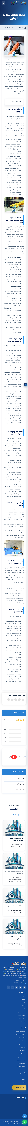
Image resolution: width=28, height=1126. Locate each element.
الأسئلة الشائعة (21, 1015)
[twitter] (20, 987)
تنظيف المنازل (22, 1044)
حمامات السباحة (21, 1050)
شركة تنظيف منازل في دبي (15, 906)
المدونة (23, 1005)
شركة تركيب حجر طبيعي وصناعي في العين (16, 839)
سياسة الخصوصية (20, 1012)
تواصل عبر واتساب (20, 980)
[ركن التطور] (18, 3)
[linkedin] (12, 987)
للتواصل (10, 1123)
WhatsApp (5, 1123)
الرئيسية (23, 996)
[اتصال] (24, 1116)
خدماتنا (23, 999)
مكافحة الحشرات (21, 1060)
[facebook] (24, 987)
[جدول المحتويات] (25, 384)
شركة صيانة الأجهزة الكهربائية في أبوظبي (14, 872)
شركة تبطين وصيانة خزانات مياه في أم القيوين (15, 938)
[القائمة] (3, 3)
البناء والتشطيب (21, 1037)
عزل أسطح (22, 1047)
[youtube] (16, 987)
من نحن (23, 1002)
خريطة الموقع (22, 1021)
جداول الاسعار (22, 1018)
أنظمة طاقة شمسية (20, 1031)
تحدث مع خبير (18, 1087)
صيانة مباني (22, 1041)
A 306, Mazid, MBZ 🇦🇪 (19, 983)
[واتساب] (24, 1122)
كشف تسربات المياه (20, 1034)
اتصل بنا (23, 1009)
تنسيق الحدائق (21, 1053)
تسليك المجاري (21, 1057)
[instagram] (8, 987)
